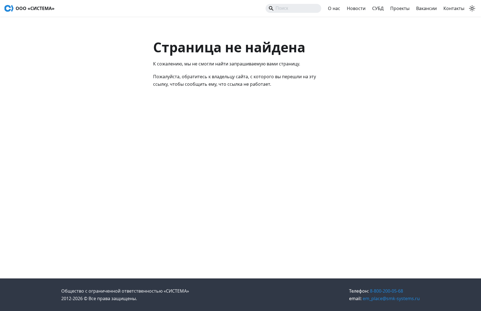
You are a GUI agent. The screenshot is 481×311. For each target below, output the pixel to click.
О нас (334, 8)
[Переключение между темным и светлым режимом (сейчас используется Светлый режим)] (472, 8)
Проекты (399, 8)
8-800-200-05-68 (376, 291)
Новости (356, 8)
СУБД (378, 8)
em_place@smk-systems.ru (384, 298)
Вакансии (426, 8)
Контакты (453, 8)
